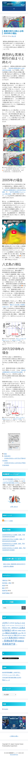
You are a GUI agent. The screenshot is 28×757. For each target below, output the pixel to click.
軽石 (21, 635)
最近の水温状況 (11, 633)
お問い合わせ (14, 506)
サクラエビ (12, 625)
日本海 (3, 633)
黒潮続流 (20, 641)
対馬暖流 (19, 630)
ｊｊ (16, 644)
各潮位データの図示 (16, 340)
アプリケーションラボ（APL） (11, 675)
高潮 (5, 638)
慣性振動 (23, 630)
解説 (5, 454)
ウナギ (7, 625)
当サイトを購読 (8, 521)
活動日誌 (4, 580)
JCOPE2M (11, 623)
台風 (13, 630)
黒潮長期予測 (8, 644)
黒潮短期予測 (10, 640)
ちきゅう (18, 623)
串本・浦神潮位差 (13, 628)
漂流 (12, 635)
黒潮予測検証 (6, 593)
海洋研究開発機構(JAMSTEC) (11, 479)
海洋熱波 (5, 635)
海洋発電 (9, 635)
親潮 (3, 585)
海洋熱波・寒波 (6, 583)
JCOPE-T (5, 623)
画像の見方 (17, 635)
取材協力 (7, 630)
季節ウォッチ (6, 680)
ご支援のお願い (14, 736)
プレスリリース (19, 625)
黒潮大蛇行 (7, 456)
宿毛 (16, 630)
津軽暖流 (19, 633)
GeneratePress (14, 754)
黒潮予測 (4, 590)
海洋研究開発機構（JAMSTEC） (11, 672)
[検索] (24, 608)
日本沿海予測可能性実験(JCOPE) (11, 677)
